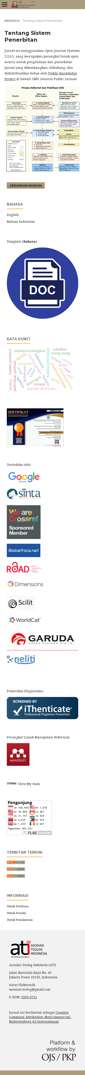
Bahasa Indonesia (21, 221)
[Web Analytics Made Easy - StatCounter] (12, 784)
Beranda (12, 20)
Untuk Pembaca (18, 906)
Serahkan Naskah (26, 185)
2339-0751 (29, 997)
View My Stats (29, 784)
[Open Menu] (4, 4)
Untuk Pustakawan (20, 920)
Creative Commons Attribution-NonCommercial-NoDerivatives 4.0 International (40, 1017)
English (13, 215)
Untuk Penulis (16, 913)
